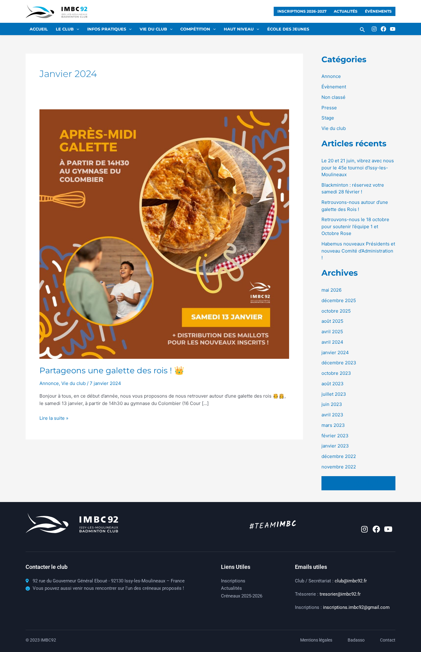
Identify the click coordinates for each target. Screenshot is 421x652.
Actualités (346, 11)
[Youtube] (392, 29)
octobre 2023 (336, 373)
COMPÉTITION (195, 28)
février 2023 (335, 436)
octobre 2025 (336, 311)
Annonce (331, 76)
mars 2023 (333, 425)
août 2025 (332, 321)
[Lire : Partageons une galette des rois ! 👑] (164, 234)
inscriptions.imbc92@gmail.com (356, 607)
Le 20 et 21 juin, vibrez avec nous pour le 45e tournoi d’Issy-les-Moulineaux (357, 167)
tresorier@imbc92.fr (340, 594)
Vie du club (333, 128)
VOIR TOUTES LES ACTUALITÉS (358, 483)
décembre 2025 (338, 300)
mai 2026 (331, 290)
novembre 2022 (338, 467)
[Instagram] (374, 29)
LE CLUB (65, 28)
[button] (362, 30)
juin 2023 (331, 404)
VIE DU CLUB (153, 28)
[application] (76, 29)
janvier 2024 (335, 352)
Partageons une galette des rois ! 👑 (111, 370)
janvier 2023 (335, 446)
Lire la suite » (53, 418)
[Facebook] (383, 29)
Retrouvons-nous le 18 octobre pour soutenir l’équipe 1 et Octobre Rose (355, 226)
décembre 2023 (338, 363)
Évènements (378, 11)
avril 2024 (332, 342)
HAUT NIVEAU (239, 28)
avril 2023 (332, 415)
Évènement (333, 87)
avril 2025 (332, 331)
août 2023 (332, 384)
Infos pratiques (106, 28)
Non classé (333, 97)
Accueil (39, 28)
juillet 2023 (333, 394)
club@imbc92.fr (351, 581)
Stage (327, 118)
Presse (329, 108)
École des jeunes (288, 28)
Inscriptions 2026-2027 (301, 11)
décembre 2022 (338, 456)
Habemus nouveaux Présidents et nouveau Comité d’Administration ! (358, 251)
